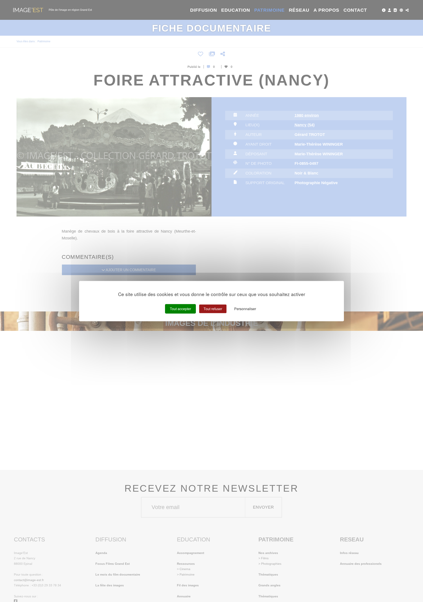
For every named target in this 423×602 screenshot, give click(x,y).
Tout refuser (213, 308)
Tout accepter (180, 308)
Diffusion (203, 10)
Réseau (299, 10)
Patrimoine (269, 10)
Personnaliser (245, 308)
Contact (355, 10)
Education (235, 10)
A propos (326, 10)
